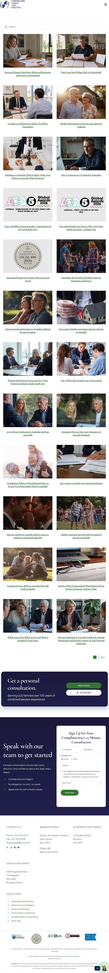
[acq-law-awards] (54, 934)
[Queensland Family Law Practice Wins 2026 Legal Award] (27, 256)
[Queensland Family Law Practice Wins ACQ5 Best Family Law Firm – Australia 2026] (81, 205)
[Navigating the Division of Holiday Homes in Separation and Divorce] (81, 256)
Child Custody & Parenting (23, 913)
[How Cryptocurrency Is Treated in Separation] (81, 153)
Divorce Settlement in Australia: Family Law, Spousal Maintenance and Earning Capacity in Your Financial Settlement (81, 640)
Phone (65, 759)
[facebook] (7, 847)
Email (75, 759)
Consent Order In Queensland (24, 917)
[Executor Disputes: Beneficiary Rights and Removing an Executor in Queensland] (27, 51)
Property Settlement (20, 909)
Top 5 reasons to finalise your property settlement (81, 483)
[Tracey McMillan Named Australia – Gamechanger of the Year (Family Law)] (27, 205)
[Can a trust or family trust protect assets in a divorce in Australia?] (81, 307)
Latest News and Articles (22, 901)
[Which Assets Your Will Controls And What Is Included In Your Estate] (27, 616)
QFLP (78, 905)
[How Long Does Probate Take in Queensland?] (81, 51)
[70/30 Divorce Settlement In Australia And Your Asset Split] (27, 410)
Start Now (69, 792)
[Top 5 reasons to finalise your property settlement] (81, 461)
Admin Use (16, 921)
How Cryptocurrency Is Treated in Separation (81, 175)
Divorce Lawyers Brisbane (22, 905)
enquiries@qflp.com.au (18, 842)
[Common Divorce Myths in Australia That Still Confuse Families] (27, 564)
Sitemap (46, 949)
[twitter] (11, 847)
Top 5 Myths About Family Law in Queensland (81, 380)
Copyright (54, 951)
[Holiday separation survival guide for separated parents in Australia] (81, 513)
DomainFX (40, 949)
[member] (18, 934)
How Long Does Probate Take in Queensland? (81, 72)
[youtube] (18, 847)
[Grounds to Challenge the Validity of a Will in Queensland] (27, 102)
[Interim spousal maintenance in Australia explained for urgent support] (27, 307)
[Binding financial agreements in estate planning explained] (81, 102)
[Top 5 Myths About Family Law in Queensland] (81, 359)
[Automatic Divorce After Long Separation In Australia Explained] (81, 410)
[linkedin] (14, 847)
